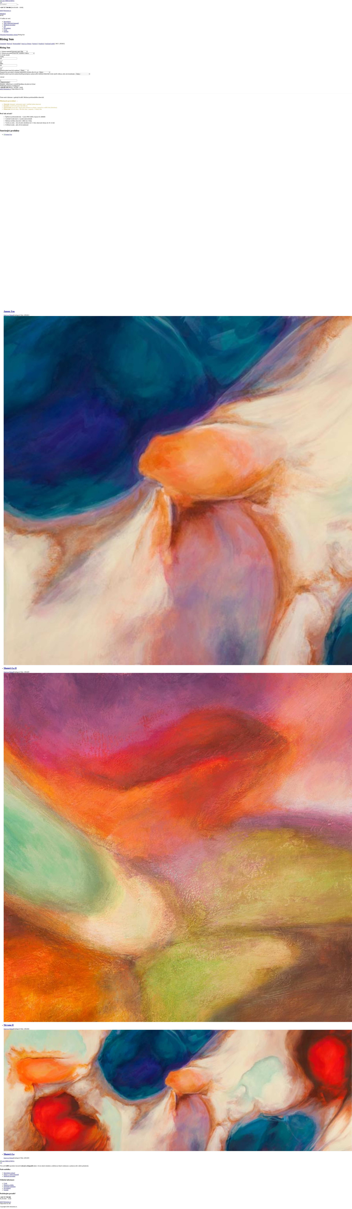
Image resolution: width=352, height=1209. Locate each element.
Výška (2, 56)
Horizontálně (16, 43)
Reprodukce (7, 21)
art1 (5, 26)
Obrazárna (3, 34)
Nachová (34, 43)
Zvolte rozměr (5, 55)
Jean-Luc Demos (26, 43)
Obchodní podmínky (10, 1186)
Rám (1, 74)
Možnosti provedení (9, 25)
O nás (5, 30)
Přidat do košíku (5, 82)
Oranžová (41, 43)
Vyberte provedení (6, 53)
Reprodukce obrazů (12, 34)
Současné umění (50, 43)
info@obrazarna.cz (5, 10)
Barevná (9, 43)
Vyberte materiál (5, 51)
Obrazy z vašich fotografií (11, 1174)
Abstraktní (3, 43)
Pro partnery (7, 28)
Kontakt (6, 31)
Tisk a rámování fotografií (11, 23)
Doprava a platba (9, 1185)
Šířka (1, 63)
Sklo (1, 70)
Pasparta (2, 72)
